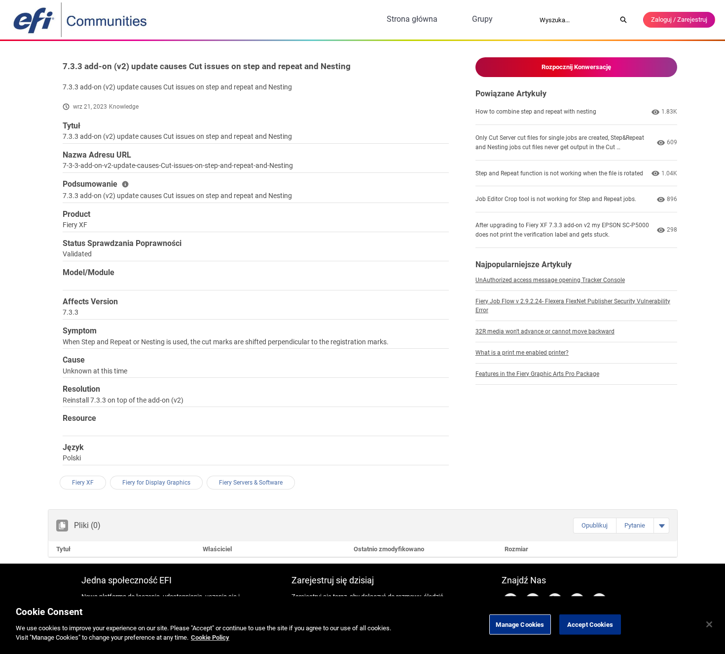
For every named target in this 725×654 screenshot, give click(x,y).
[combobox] (574, 19)
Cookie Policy (210, 637)
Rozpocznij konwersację (576, 67)
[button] (595, 525)
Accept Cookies (590, 624)
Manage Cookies (520, 624)
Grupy (482, 19)
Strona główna (412, 19)
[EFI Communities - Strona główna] (81, 19)
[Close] (709, 624)
